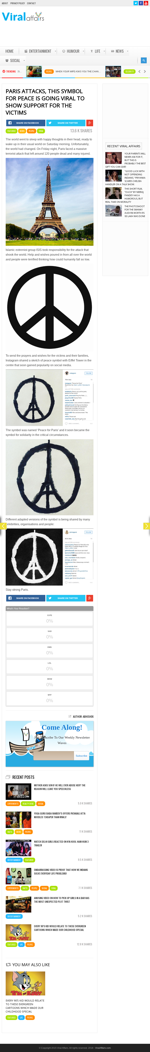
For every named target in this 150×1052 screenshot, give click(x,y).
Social (40, 803)
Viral (41, 131)
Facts (10, 831)
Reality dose (28, 803)
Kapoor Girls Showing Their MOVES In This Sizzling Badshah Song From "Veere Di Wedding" (125, 213)
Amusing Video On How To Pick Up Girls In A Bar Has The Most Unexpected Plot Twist (61, 899)
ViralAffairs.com (103, 1048)
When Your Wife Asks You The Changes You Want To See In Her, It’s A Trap (55, 71)
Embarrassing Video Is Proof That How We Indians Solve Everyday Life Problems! (61, 871)
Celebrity (104, 71)
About (5, 3)
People (24, 71)
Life (21, 944)
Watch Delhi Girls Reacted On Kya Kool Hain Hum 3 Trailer (61, 843)
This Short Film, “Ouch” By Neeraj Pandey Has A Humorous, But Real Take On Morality (124, 178)
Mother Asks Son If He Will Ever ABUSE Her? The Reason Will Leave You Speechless (59, 787)
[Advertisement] (81, 37)
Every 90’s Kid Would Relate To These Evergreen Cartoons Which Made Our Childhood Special (60, 928)
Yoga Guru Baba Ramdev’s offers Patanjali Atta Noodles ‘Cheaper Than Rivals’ (59, 815)
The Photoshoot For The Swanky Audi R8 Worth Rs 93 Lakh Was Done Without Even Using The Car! (125, 195)
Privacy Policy (17, 3)
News (22, 131)
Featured (12, 131)
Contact (31, 3)
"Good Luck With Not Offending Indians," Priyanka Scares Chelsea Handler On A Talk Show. (125, 160)
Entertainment (14, 860)
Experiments (13, 803)
